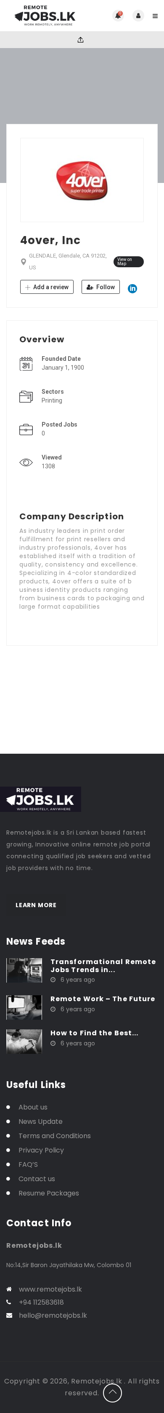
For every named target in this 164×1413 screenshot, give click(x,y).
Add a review (50, 287)
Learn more (36, 905)
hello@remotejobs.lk (53, 1315)
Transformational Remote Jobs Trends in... (103, 966)
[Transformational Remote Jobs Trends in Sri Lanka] (24, 970)
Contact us (37, 1179)
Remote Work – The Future (102, 999)
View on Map (124, 261)
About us (33, 1107)
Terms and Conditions (55, 1136)
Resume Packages (49, 1193)
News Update (41, 1121)
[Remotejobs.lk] (44, 15)
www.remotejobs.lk (50, 1289)
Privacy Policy (41, 1150)
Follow (105, 287)
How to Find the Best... (94, 1033)
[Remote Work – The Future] (24, 1007)
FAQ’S (28, 1164)
